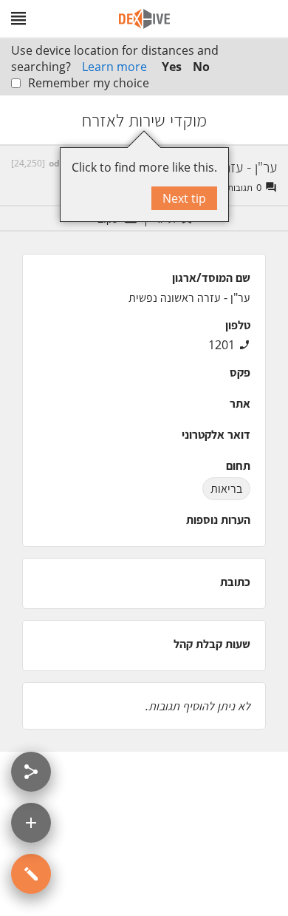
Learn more (114, 66)
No (201, 66)
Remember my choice (88, 83)
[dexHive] (144, 19)
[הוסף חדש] (31, 823)
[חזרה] (263, 120)
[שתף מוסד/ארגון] (31, 772)
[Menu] (18, 18)
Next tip (184, 198)
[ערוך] (31, 874)
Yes (172, 66)
